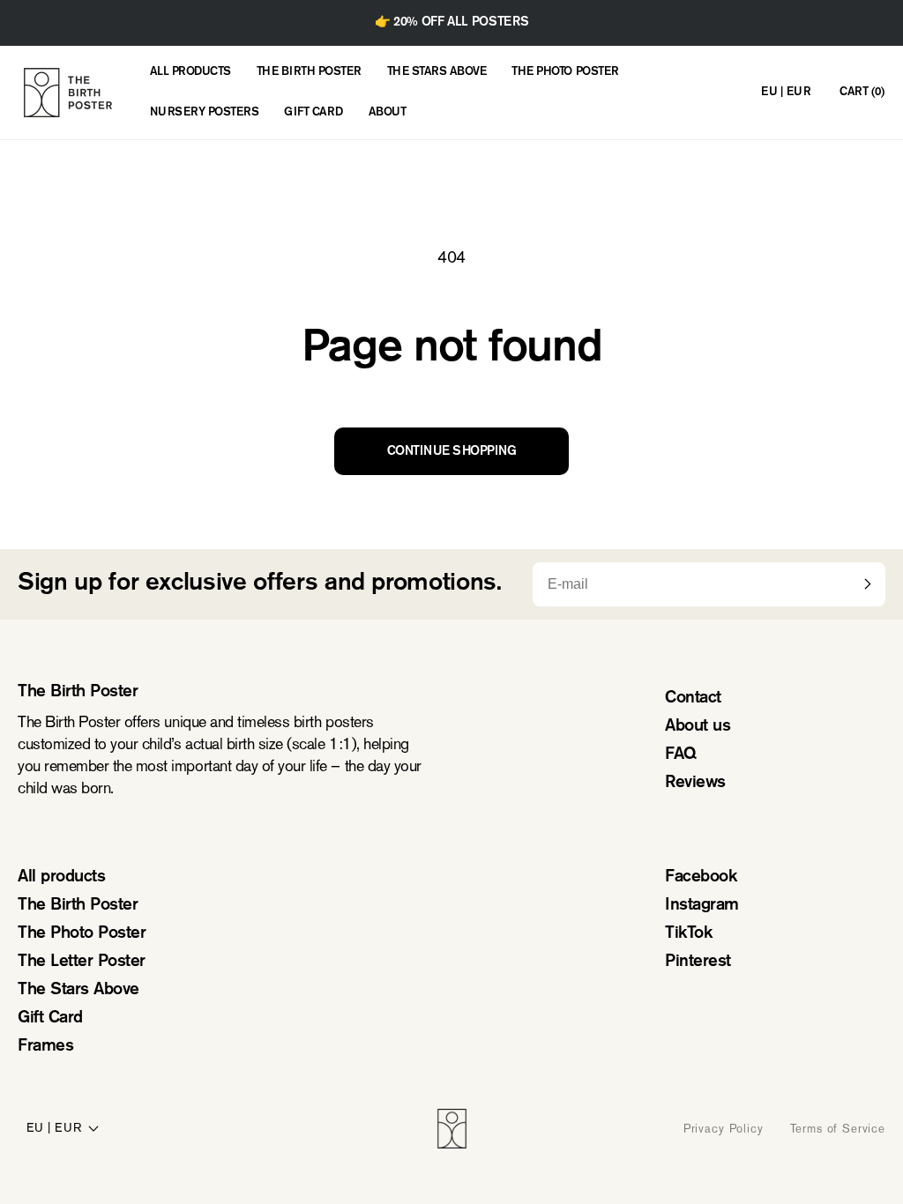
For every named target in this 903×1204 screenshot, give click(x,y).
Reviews (695, 783)
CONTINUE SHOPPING (452, 451)
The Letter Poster (82, 962)
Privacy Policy (723, 1128)
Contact (693, 698)
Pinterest (698, 962)
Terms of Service (837, 1128)
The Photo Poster (82, 933)
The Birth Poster (78, 905)
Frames (45, 1046)
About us (697, 726)
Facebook (700, 877)
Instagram (702, 905)
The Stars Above (78, 990)
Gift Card (50, 1018)
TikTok (688, 933)
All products (61, 877)
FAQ (681, 755)
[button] (862, 93)
